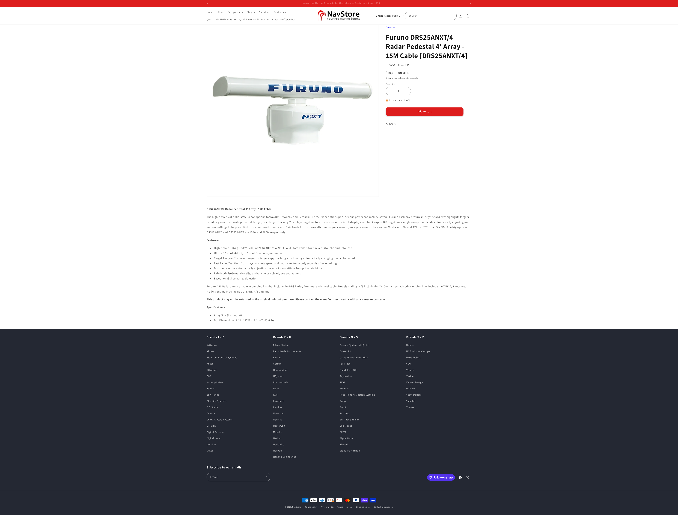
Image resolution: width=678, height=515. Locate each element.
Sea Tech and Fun (350, 419)
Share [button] (392, 123)
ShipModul (346, 425)
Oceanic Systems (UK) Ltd (354, 345)
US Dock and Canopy (418, 351)
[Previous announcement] (208, 3)
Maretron (278, 413)
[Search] (452, 16)
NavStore (296, 507)
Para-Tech (345, 363)
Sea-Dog (344, 413)
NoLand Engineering (284, 456)
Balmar (211, 388)
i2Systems (278, 376)
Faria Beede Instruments (287, 351)
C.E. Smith (212, 407)
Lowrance (278, 401)
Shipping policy (363, 507)
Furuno (390, 27)
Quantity (390, 84)
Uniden (410, 345)
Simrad (344, 444)
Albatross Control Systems (222, 357)
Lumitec (277, 407)
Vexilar (410, 376)
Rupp (343, 401)
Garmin (277, 363)
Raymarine (346, 376)
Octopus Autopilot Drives (354, 357)
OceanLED (345, 351)
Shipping (390, 78)
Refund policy (311, 507)
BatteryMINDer (215, 382)
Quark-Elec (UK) (348, 370)
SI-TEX (343, 432)
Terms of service (344, 507)
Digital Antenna (215, 432)
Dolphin (211, 444)
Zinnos (410, 407)
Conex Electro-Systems (220, 419)
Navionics (278, 444)
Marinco (277, 419)
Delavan (211, 425)
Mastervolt (279, 425)
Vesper (410, 370)
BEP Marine (213, 394)
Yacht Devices (414, 394)
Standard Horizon (350, 450)
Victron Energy (414, 382)
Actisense (212, 345)
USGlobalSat (413, 357)
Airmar (210, 351)
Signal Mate (346, 438)
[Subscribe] (266, 477)
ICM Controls (280, 382)
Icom (276, 388)
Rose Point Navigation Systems (357, 394)
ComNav (211, 413)
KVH (275, 394)
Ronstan (344, 388)
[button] (235, 12)
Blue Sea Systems (217, 401)
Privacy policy (327, 507)
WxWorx (410, 388)
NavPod (277, 450)
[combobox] (430, 16)
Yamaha (410, 401)
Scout (343, 407)
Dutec (210, 450)
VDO (408, 363)
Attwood (211, 370)
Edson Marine (281, 345)
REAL (342, 382)
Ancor (210, 363)
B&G (209, 376)
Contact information (383, 507)
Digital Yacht (214, 438)
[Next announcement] (470, 3)
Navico (277, 438)
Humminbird (280, 370)
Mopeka (277, 432)
